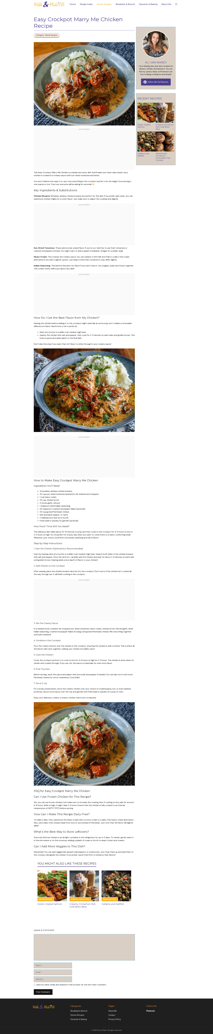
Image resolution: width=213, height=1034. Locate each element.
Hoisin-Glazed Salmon (49, 904)
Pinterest (150, 1011)
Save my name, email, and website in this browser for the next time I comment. (71, 984)
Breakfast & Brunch (125, 4)
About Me (166, 4)
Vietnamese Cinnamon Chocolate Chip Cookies (163, 156)
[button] (176, 4)
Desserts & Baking (148, 4)
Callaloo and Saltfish (113, 904)
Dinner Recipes (104, 4)
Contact (111, 1015)
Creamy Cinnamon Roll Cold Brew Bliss (82, 905)
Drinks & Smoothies (80, 899)
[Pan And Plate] (49, 4)
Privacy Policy (114, 1019)
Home (73, 4)
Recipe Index (86, 4)
